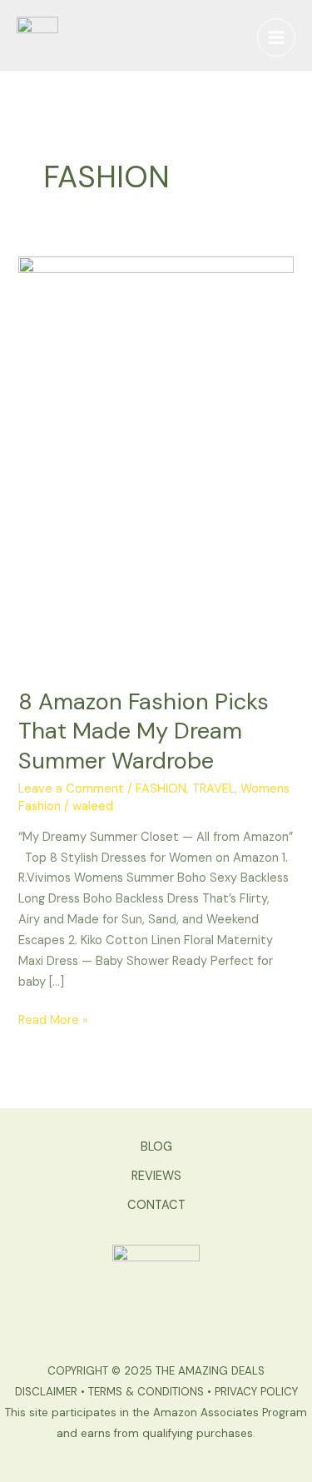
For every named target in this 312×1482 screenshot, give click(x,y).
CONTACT (156, 1205)
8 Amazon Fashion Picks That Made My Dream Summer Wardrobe (143, 731)
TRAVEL (213, 789)
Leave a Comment (71, 789)
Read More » (53, 1019)
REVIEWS (156, 1176)
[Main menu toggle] (276, 37)
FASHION (161, 789)
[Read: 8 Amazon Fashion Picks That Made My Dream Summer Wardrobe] (155, 462)
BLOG (156, 1147)
